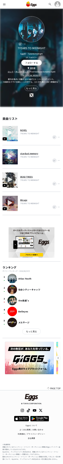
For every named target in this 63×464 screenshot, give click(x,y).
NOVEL (23, 130)
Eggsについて (31, 425)
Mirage (23, 200)
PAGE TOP (55, 388)
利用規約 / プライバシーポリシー (31, 434)
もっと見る (31, 88)
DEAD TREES (26, 176)
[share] (20, 44)
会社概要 (31, 438)
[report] (24, 44)
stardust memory (29, 153)
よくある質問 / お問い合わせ (32, 429)
